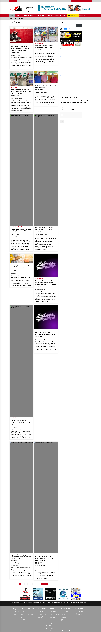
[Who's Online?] (63, 593)
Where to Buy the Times (55, 614)
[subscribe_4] (71, 43)
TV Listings (40, 611)
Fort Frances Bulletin (50, 627)
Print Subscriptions (79, 611)
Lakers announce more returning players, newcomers (45, 333)
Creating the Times (54, 616)
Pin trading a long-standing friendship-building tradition (20, 266)
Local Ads (30, 611)
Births (22, 617)
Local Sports (16, 611)
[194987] (71, 65)
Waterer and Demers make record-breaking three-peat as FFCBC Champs (45, 558)
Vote (62, 121)
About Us (49, 15)
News (11, 15)
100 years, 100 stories (42, 616)
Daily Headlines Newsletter (80, 613)
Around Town (23, 619)
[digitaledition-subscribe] (71, 51)
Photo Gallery (16, 614)
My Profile (88, 1)
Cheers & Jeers (64, 614)
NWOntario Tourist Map (43, 610)
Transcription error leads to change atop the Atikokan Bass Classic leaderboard (21, 91)
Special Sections (40, 15)
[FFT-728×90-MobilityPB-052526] (64, 8)
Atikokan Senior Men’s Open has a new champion (45, 86)
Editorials (22, 611)
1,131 (38, 584)
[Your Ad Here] (50, 593)
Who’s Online (41, 613)
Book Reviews (23, 613)
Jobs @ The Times (65, 622)
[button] (71, 1)
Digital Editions (83, 15)
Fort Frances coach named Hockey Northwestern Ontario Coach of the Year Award (20, 48)
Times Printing (53, 611)
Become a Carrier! (32, 616)
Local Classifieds (31, 610)
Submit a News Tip (65, 611)
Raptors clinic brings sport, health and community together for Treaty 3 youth (21, 556)
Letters (22, 614)
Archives (40, 617)
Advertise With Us (31, 614)
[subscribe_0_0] (71, 34)
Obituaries (23, 616)
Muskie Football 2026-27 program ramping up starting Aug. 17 (20, 422)
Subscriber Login (78, 614)
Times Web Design (54, 613)
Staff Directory (64, 617)
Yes (62, 106)
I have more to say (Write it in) (69, 110)
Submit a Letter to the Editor (67, 613)
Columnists (23, 610)
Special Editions (49, 628)
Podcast (22, 620)
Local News (21, 226)
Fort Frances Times (29, 7)
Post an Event (64, 620)
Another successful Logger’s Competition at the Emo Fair (44, 46)
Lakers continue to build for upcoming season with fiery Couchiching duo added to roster (45, 282)
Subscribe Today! (72, 15)
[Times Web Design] (38, 593)
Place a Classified (31, 613)
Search (61, 22)
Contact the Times (60, 15)
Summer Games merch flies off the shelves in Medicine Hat (45, 228)
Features (18, 15)
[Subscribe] (25, 594)
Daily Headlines (14, 44)
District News (16, 613)
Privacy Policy (53, 617)
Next (44, 584)
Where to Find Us (64, 619)
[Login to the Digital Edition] (76, 593)
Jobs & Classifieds (28, 15)
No (62, 108)
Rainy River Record (42, 614)
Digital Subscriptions (79, 610)
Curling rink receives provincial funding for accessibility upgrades (21, 230)
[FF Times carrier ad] (71, 84)
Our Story (52, 610)
